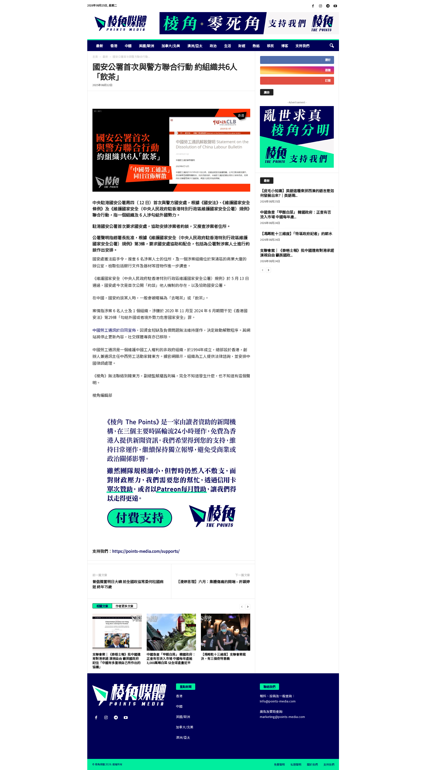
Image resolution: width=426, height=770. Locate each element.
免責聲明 (279, 764)
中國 (128, 45)
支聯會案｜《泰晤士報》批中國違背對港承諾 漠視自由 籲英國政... (297, 252)
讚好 (328, 60)
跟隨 (328, 70)
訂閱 (328, 80)
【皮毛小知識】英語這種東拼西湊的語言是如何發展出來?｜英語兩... (297, 193)
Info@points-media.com (278, 701)
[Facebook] (313, 6)
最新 (99, 45)
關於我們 (312, 764)
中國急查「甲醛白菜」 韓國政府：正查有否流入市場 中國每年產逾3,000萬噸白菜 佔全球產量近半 (171, 658)
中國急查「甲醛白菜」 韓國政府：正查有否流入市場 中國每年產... (295, 214)
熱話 (256, 45)
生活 (227, 45)
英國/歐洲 (146, 45)
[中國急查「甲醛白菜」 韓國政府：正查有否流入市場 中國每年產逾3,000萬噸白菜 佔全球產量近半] (171, 632)
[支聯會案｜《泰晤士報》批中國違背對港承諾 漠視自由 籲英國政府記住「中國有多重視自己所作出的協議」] (117, 632)
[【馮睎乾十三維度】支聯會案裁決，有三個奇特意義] (225, 632)
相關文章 (102, 606)
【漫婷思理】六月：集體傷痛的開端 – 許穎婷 (213, 581)
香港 (113, 45)
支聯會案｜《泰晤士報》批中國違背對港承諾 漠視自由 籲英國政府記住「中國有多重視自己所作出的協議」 (116, 660)
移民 (270, 45)
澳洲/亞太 (194, 45)
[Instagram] (320, 6)
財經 (241, 45)
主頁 (95, 56)
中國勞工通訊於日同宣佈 (114, 330)
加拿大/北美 (170, 45)
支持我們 (302, 45)
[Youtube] (335, 6)
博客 (284, 45)
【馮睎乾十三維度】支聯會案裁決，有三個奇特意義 (223, 656)
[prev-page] (241, 606)
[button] (331, 45)
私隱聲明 (295, 764)
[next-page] (247, 606)
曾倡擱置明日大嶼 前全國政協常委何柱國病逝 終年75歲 (127, 584)
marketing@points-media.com (282, 716)
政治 (213, 45)
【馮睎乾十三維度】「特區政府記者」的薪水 (296, 233)
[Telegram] (328, 6)
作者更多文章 (124, 606)
